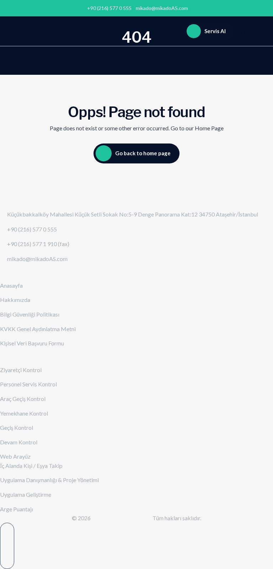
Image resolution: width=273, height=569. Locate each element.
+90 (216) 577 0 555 (32, 229)
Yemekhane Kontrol (24, 413)
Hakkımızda (15, 299)
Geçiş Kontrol (16, 427)
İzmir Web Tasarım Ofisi (122, 518)
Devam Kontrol (18, 442)
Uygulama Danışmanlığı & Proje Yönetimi (49, 479)
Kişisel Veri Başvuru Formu (32, 343)
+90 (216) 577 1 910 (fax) (38, 243)
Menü (250, 31)
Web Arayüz (15, 456)
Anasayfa (11, 285)
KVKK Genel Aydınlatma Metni (38, 328)
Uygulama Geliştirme (25, 494)
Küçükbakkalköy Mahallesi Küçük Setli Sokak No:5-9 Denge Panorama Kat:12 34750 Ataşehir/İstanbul (132, 214)
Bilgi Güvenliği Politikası (29, 314)
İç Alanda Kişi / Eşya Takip (31, 465)
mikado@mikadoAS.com (162, 8)
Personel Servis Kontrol (28, 384)
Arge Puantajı (16, 509)
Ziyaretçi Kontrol (21, 369)
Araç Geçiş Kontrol (23, 398)
